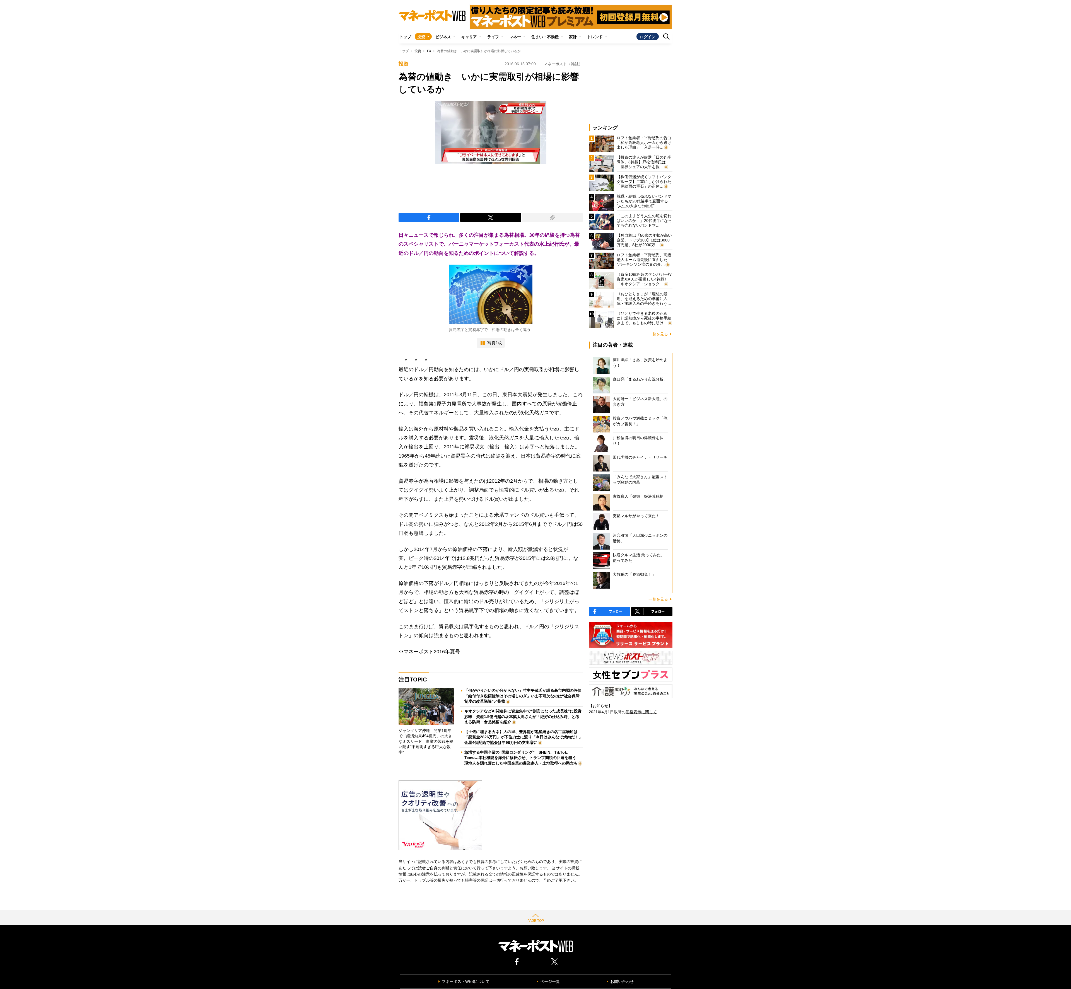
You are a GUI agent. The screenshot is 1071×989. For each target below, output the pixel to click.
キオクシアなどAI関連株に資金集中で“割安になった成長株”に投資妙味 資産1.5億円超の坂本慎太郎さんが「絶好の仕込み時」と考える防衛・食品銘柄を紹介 (523, 716)
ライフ (493, 37)
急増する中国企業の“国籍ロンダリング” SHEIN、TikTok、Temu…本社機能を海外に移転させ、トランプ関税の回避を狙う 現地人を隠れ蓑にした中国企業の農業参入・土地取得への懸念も (522, 757)
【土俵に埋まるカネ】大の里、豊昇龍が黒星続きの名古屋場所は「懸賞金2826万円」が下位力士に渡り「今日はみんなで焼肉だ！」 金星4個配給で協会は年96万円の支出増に (525, 737)
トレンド (595, 37)
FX (429, 51)
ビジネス (443, 37)
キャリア (469, 37)
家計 (573, 37)
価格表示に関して (641, 712)
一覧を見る (658, 334)
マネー (515, 37)
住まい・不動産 (545, 37)
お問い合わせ (622, 981)
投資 (421, 37)
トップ (405, 37)
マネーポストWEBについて (465, 981)
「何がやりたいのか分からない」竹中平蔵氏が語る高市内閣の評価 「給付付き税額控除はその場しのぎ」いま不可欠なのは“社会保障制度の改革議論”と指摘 (524, 695)
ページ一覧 (550, 981)
